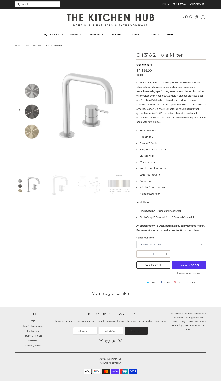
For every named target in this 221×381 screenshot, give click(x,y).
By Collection (52, 34)
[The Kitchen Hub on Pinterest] (191, 17)
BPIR (32, 321)
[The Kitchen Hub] (110, 21)
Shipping (32, 341)
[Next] (128, 110)
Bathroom (94, 34)
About (170, 34)
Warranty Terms (33, 346)
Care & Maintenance (32, 326)
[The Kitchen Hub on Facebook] (185, 17)
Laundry (116, 34)
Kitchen (74, 34)
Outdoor (136, 34)
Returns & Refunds (32, 336)
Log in (165, 4)
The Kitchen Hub (114, 359)
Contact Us (33, 331)
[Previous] (20, 110)
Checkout (197, 4)
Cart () (181, 4)
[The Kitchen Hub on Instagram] (197, 17)
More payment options (189, 273)
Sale (154, 34)
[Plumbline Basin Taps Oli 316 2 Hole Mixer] (74, 110)
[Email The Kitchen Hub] (203, 17)
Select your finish (145, 238)
